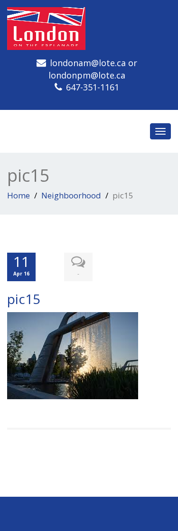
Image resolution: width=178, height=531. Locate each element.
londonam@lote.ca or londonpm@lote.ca (92, 69)
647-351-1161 (92, 87)
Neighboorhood (71, 195)
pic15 (23, 299)
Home (18, 195)
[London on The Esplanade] (89, 28)
